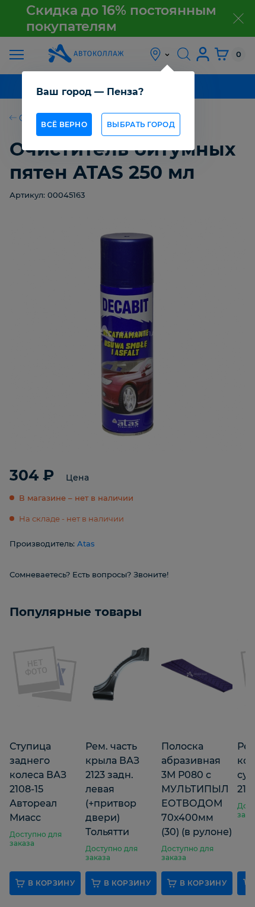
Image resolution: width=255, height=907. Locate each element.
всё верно (64, 124)
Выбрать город (141, 124)
